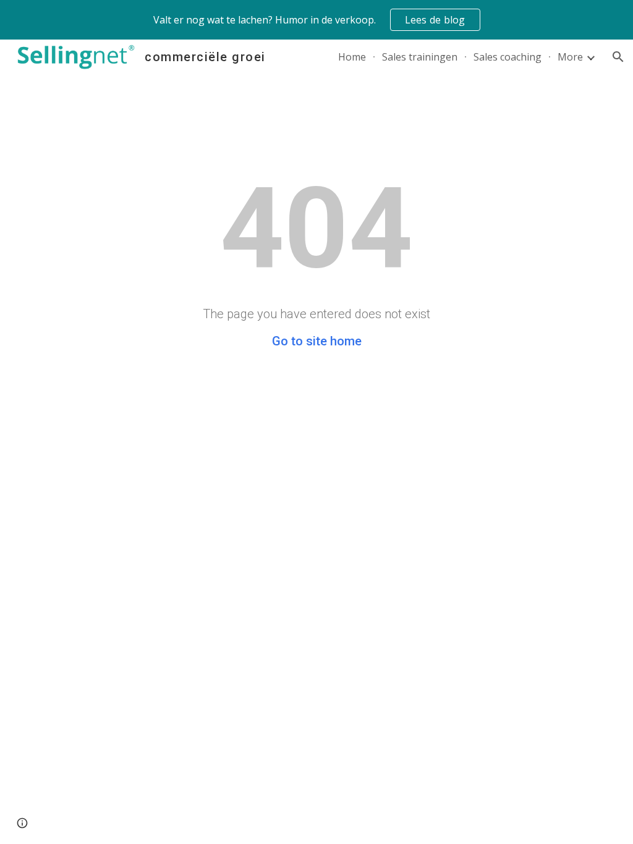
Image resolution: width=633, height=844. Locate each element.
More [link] (570, 57)
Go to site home (317, 341)
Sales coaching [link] (508, 57)
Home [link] (352, 57)
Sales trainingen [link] (419, 57)
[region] (316, 20)
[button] (618, 57)
